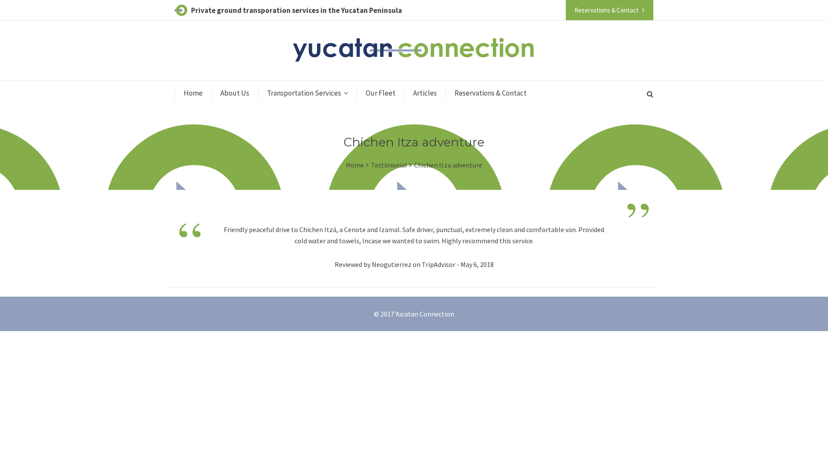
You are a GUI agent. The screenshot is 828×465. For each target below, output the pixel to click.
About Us (234, 93)
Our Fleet (380, 93)
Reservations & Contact (491, 93)
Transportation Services (304, 93)
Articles (425, 93)
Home (193, 93)
